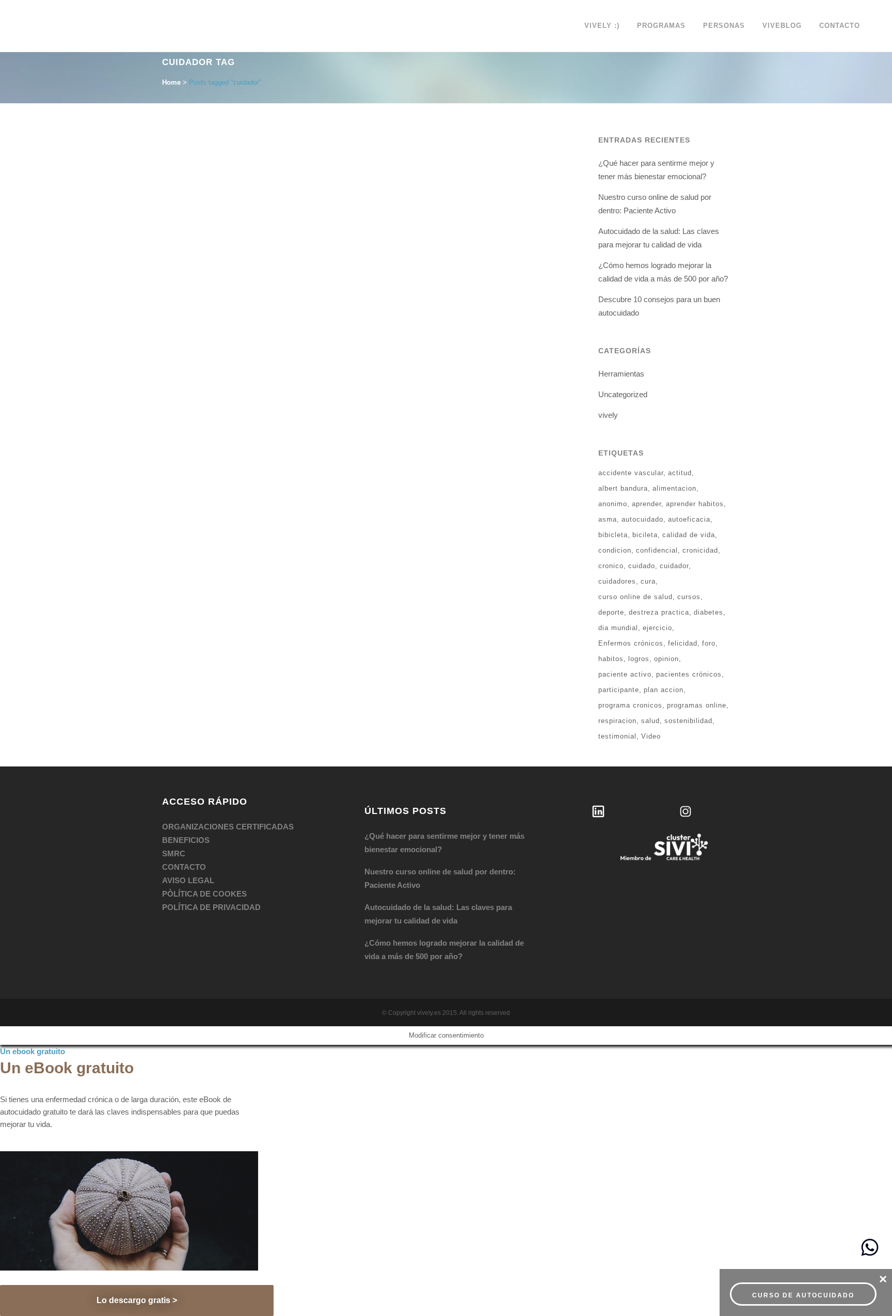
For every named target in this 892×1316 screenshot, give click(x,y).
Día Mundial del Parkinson (231, 257)
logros (638, 659)
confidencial (657, 550)
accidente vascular (630, 473)
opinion (666, 659)
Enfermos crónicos (630, 643)
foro (708, 643)
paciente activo (624, 674)
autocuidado (642, 519)
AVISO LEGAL (188, 880)
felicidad (682, 643)
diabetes (708, 612)
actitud (680, 473)
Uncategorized (622, 394)
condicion (614, 550)
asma (607, 519)
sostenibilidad (688, 721)
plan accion (663, 690)
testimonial (617, 736)
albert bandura (623, 488)
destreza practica (659, 612)
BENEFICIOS (186, 840)
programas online (696, 705)
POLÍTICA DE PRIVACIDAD (211, 907)
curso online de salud (635, 597)
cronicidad (700, 550)
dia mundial (618, 628)
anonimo (612, 504)
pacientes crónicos (689, 674)
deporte (611, 612)
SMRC (173, 853)
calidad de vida (688, 535)
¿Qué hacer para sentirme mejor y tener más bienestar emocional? (444, 843)
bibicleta (613, 535)
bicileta (645, 535)
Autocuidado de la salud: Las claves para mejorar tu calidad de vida (438, 914)
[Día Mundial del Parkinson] (261, 194)
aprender (646, 504)
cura (648, 581)
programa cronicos (630, 705)
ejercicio (657, 628)
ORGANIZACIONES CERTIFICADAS (228, 826)
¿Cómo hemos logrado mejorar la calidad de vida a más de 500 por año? (444, 949)
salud (650, 721)
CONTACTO (184, 867)
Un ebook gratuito (32, 1051)
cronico (611, 566)
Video (651, 736)
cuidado (641, 566)
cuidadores (617, 581)
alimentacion (674, 488)
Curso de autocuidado (803, 1295)
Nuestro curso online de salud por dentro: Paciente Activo (440, 878)
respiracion (617, 721)
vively (608, 415)
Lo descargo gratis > (137, 1300)
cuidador (674, 566)
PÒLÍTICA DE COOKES (204, 893)
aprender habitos (695, 504)
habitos (611, 659)
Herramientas (621, 373)
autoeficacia (689, 519)
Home (171, 82)
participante (618, 690)
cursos (688, 597)
